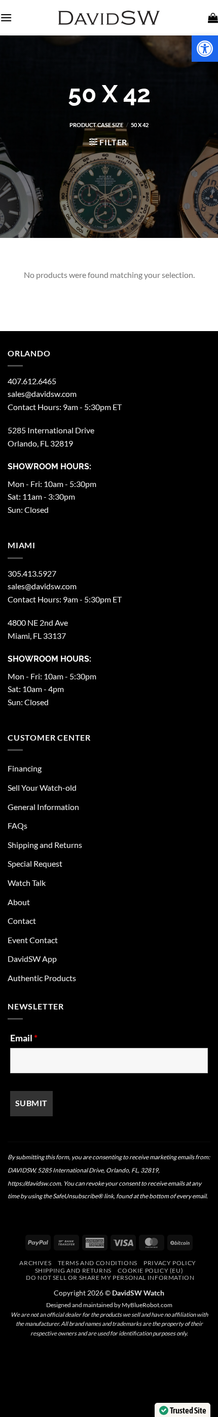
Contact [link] (22, 920)
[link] (205, 48)
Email (24, 1038)
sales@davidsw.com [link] (42, 393)
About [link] (19, 902)
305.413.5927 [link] (32, 573)
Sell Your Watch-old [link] (42, 787)
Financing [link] (25, 768)
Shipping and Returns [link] (45, 844)
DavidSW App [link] (32, 958)
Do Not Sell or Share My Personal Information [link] (110, 1277)
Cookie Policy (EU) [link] (150, 1270)
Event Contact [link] (33, 940)
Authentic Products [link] (42, 978)
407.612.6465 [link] (32, 381)
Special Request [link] (35, 863)
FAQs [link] (17, 825)
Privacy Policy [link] (169, 1263)
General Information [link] (43, 807)
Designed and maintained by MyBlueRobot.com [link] (109, 1305)
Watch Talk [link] (27, 882)
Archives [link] (35, 1263)
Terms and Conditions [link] (97, 1263)
